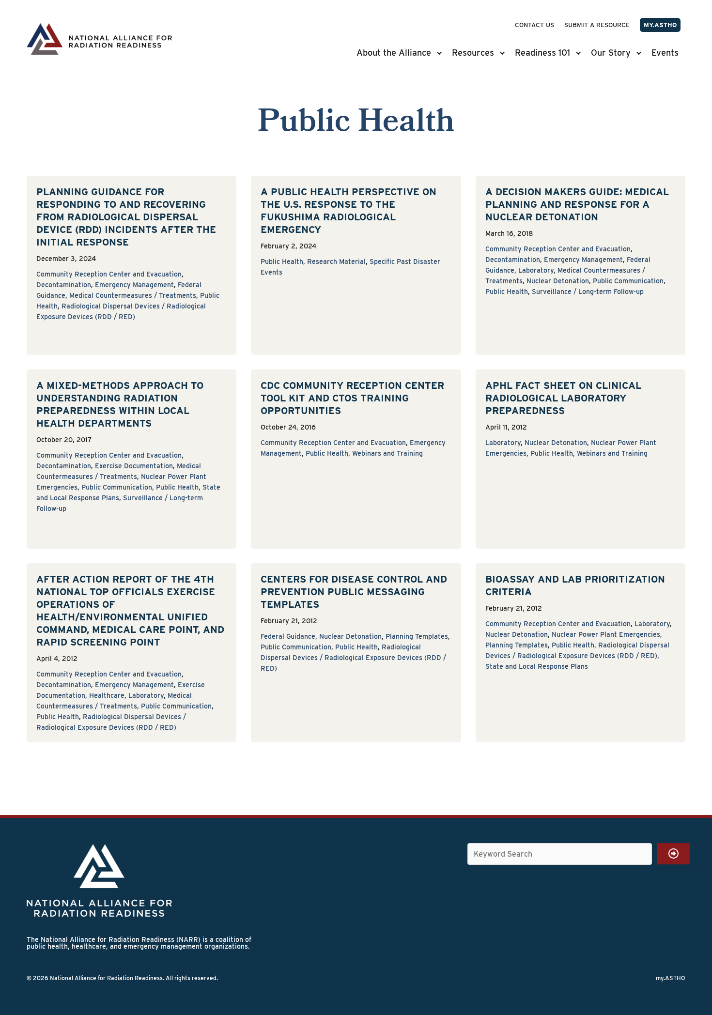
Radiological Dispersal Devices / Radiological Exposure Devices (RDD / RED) (353, 657)
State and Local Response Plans (536, 666)
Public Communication (628, 281)
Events (665, 52)
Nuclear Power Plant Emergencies (606, 634)
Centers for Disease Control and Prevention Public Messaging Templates (354, 591)
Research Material (336, 261)
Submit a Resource (597, 25)
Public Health (282, 261)
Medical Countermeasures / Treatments (132, 295)
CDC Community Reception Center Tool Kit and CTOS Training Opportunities (352, 398)
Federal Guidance (288, 636)
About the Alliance (393, 52)
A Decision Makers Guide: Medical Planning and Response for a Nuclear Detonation (577, 204)
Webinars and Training (387, 453)
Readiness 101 (542, 52)
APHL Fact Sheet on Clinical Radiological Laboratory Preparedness (563, 398)
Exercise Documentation (134, 466)
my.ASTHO (660, 25)
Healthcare (106, 695)
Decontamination (63, 285)
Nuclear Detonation (557, 281)
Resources (473, 52)
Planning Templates (417, 636)
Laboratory (536, 270)
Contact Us (534, 25)
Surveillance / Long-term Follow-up (588, 291)
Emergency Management (134, 285)
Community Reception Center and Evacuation (109, 274)
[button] (440, 53)
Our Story (611, 52)
